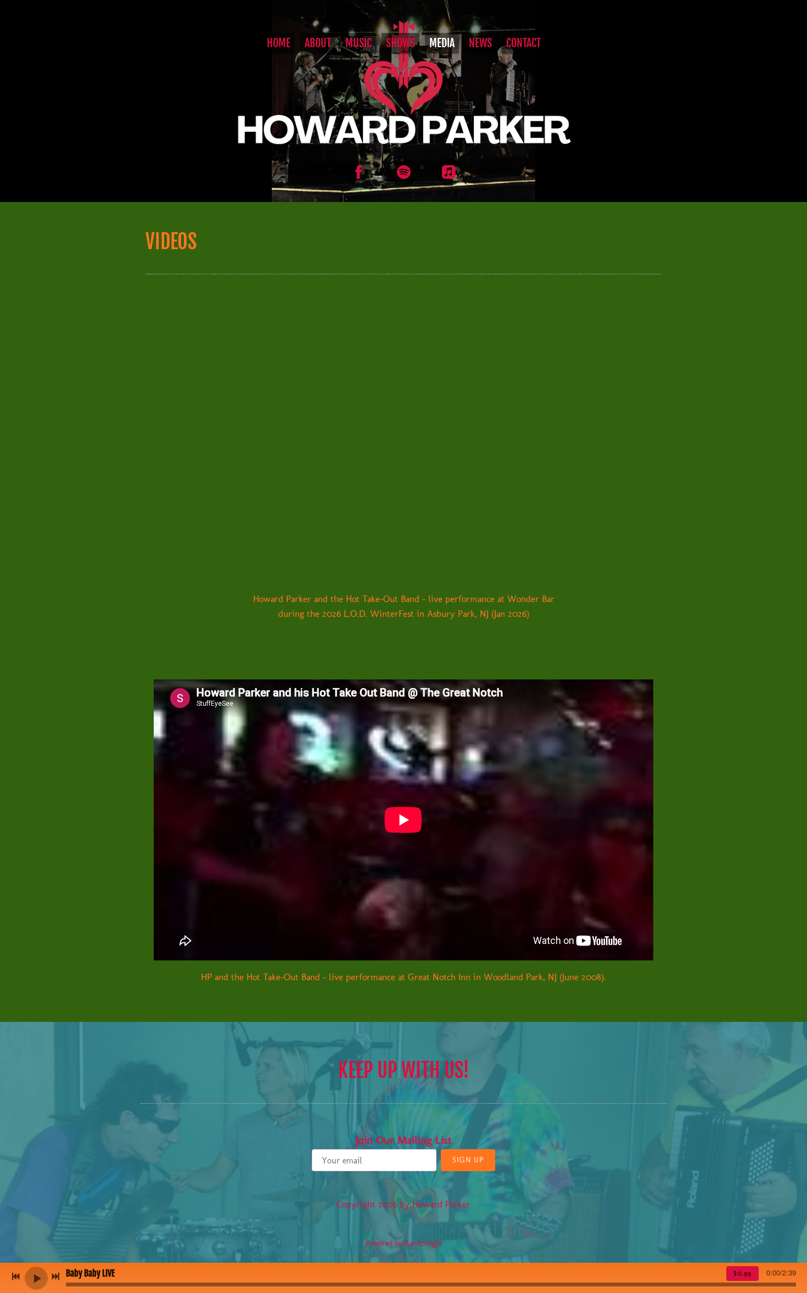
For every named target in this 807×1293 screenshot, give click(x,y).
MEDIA (442, 43)
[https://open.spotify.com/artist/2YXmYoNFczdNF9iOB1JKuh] (403, 172)
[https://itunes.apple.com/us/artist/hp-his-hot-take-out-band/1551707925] (448, 172)
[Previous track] (16, 1276)
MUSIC (358, 43)
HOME (278, 43)
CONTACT (523, 43)
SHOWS (400, 43)
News (480, 43)
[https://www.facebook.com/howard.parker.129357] (358, 172)
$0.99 (742, 1273)
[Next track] (55, 1276)
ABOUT (318, 43)
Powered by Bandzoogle (403, 1243)
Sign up (468, 1160)
